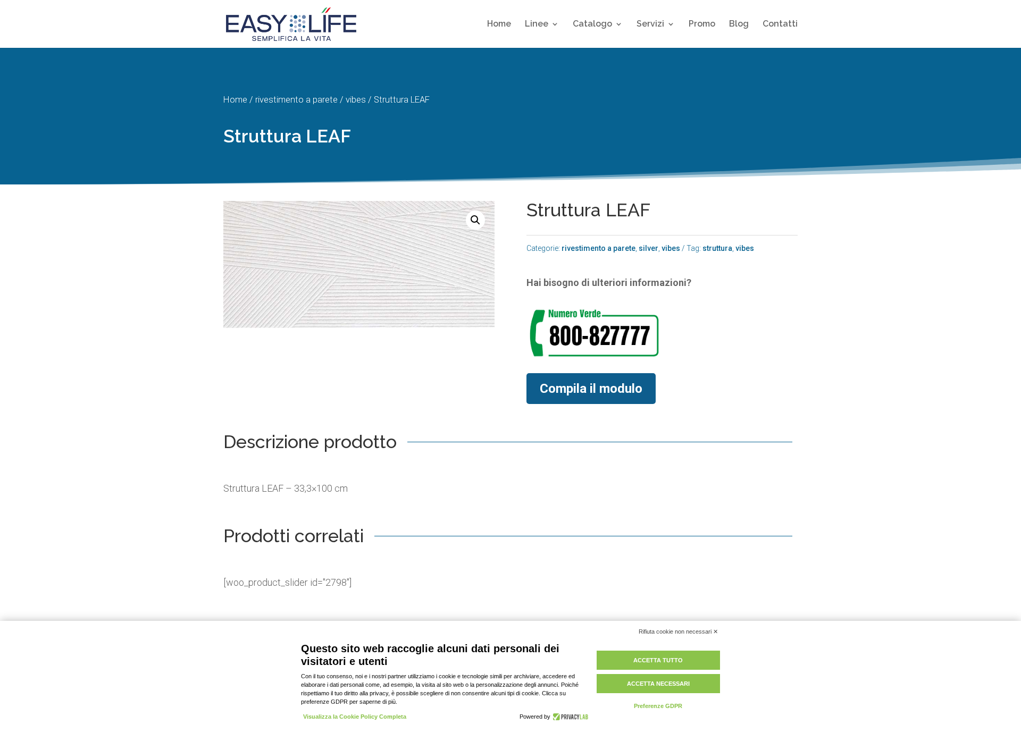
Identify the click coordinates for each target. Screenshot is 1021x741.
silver (648, 248)
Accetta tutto (658, 660)
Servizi (650, 24)
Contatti (780, 24)
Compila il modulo (591, 388)
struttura (717, 248)
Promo (702, 24)
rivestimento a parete (296, 100)
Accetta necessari (658, 683)
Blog (739, 24)
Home (499, 24)
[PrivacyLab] (569, 716)
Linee (536, 24)
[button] (475, 220)
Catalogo (592, 24)
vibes (356, 100)
